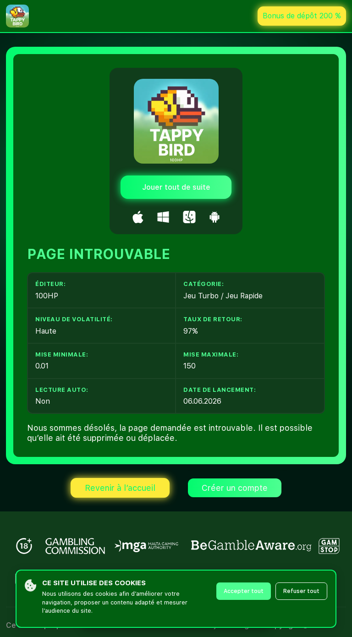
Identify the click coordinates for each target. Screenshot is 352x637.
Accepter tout (244, 591)
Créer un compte (235, 488)
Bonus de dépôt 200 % (302, 15)
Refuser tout (301, 591)
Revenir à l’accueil (120, 488)
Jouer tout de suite (176, 187)
